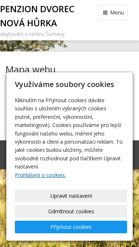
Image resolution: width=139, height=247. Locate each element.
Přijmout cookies (71, 226)
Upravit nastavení (71, 195)
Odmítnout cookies (71, 211)
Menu (116, 12)
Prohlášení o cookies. (40, 174)
